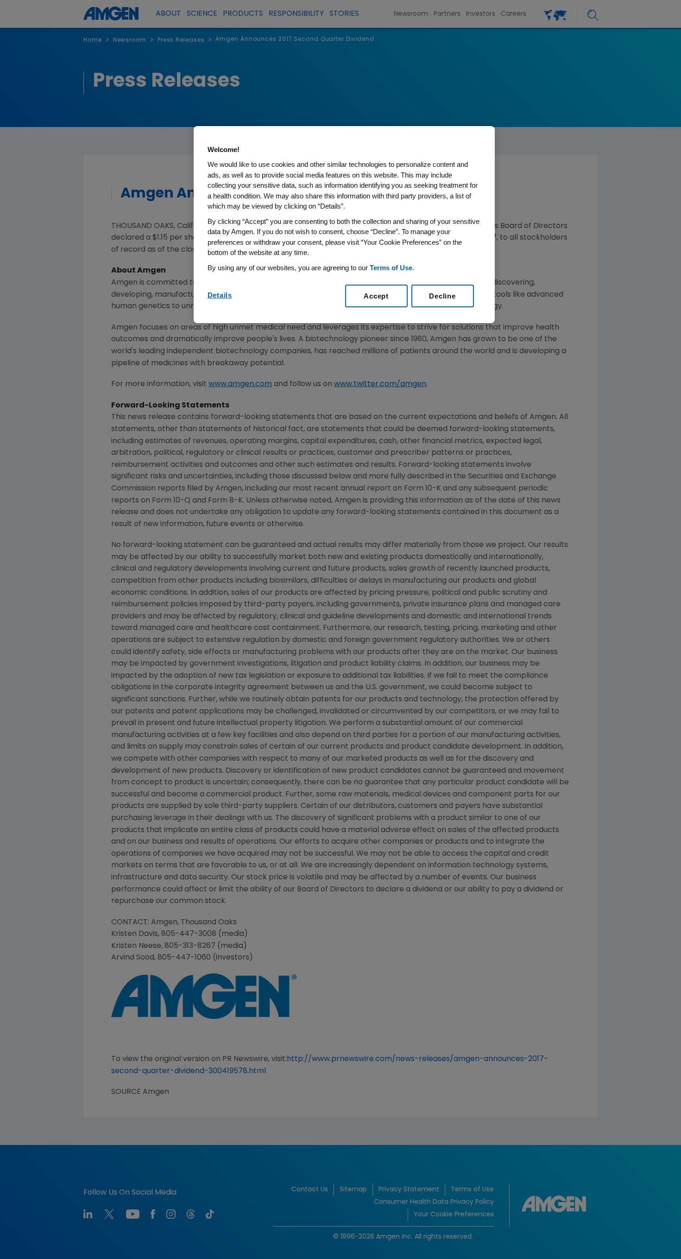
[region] (344, 225)
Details (220, 295)
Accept (376, 296)
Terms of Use (391, 268)
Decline (442, 296)
